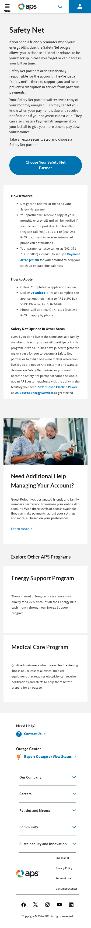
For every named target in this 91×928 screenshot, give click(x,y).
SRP (41, 387)
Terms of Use (63, 878)
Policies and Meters (34, 811)
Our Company (30, 777)
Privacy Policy (64, 868)
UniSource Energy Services (34, 393)
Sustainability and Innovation (43, 844)
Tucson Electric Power (61, 387)
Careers (25, 794)
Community (28, 827)
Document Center (66, 889)
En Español (62, 858)
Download (38, 293)
